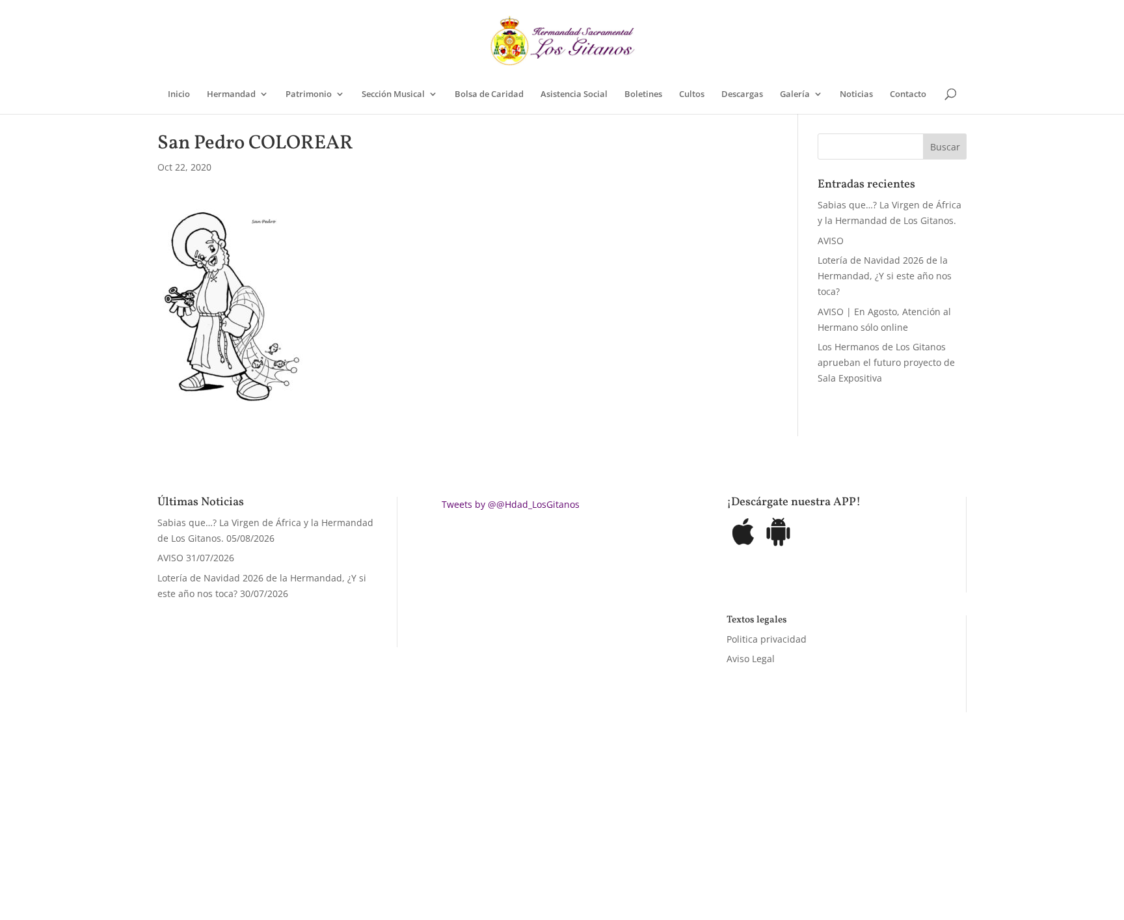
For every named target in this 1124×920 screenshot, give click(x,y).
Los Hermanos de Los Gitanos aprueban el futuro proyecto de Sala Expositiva (886, 362)
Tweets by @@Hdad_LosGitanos (511, 504)
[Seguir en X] (706, 843)
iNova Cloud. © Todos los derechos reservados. (322, 841)
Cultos (691, 94)
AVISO (831, 240)
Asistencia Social (574, 94)
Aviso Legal (751, 658)
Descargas (742, 94)
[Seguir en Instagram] (732, 843)
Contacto (908, 94)
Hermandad (231, 94)
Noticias (856, 94)
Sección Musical (393, 94)
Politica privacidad (767, 639)
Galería (795, 94)
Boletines (643, 94)
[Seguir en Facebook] (680, 843)
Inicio (179, 94)
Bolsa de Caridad (489, 94)
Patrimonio (309, 94)
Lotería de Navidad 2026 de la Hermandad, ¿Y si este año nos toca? (885, 276)
